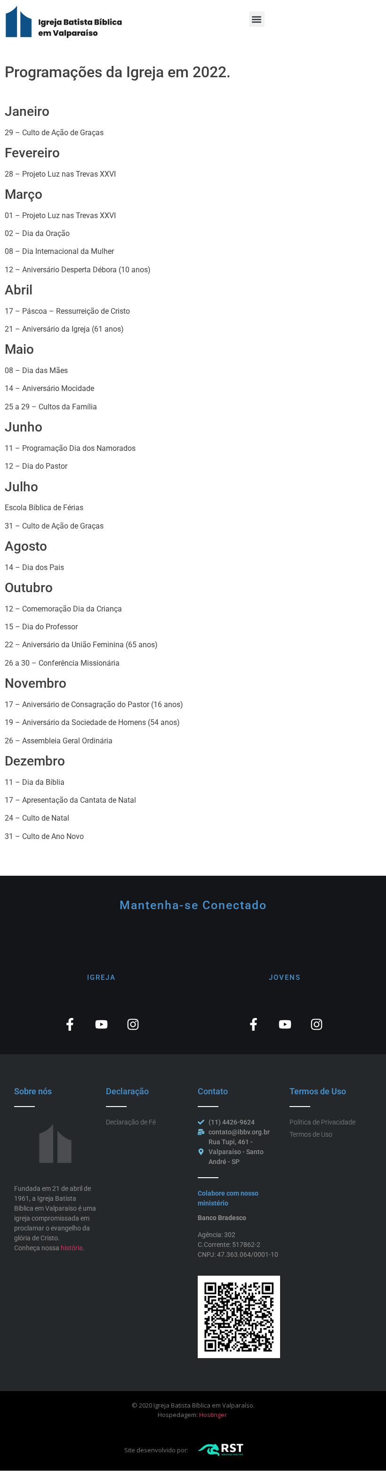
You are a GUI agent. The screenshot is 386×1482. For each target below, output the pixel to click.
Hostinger (213, 1414)
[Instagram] (133, 1024)
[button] (257, 19)
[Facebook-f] (70, 1024)
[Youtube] (101, 1024)
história (72, 1248)
